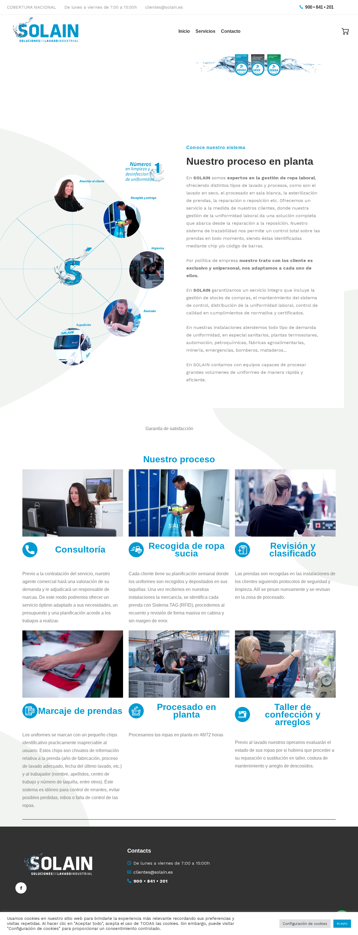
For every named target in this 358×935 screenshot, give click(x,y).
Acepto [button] (342, 923)
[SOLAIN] (47, 31)
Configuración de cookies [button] (305, 924)
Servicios (205, 31)
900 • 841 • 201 (319, 7)
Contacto (231, 31)
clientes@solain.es (164, 7)
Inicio (184, 31)
